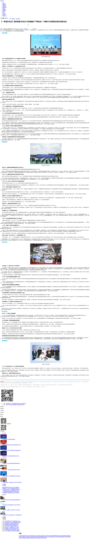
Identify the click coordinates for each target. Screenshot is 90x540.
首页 (3, 2)
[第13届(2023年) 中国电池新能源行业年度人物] (3, 455)
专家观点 (28, 537)
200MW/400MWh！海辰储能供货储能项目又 (13, 522)
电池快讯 (34, 537)
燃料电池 (4, 9)
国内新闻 (39, 536)
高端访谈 (24, 537)
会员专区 (41, 537)
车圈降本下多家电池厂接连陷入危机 (12, 528)
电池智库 (23, 536)
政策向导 (53, 536)
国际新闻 (43, 536)
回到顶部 (2, 0)
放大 (34, 28)
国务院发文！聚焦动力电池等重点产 (12, 523)
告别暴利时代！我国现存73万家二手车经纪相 (10, 492)
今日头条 (26, 536)
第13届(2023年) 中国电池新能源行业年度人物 (10, 455)
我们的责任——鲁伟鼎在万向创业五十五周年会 (11, 469)
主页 (10, 18)
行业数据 (4, 484)
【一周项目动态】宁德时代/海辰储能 (12, 530)
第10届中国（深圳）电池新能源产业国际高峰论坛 (11, 450)
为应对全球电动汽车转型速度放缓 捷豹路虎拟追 (11, 499)
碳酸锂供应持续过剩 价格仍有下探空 (12, 524)
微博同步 (24, 535)
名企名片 (4, 13)
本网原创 (31, 535)
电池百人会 (4, 15)
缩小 (36, 28)
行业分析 (44, 535)
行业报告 (4, 485)
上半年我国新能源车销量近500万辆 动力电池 (10, 491)
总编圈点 (54, 535)
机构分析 (31, 537)
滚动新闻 (59, 536)
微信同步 (28, 535)
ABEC (3, 12)
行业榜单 (61, 535)
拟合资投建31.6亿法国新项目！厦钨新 (12, 529)
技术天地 (46, 536)
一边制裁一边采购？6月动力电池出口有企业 (10, 490)
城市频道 (4, 10)
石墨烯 (3, 8)
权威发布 (63, 536)
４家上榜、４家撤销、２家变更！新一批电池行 (11, 509)
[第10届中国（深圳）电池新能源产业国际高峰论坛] (3, 449)
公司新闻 (49, 536)
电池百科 (33, 536)
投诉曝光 (68, 535)
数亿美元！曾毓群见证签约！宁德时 (12, 527)
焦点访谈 (29, 536)
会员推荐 (44, 537)
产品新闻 (51, 535)
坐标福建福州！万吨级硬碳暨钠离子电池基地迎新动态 (16, 403)
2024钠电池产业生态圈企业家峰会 (8, 439)
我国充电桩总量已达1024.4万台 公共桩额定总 (10, 487)
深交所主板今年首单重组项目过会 (11, 525)
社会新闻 (66, 536)
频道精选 (58, 535)
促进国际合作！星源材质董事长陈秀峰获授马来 (11, 463)
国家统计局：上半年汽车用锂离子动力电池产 (10, 488)
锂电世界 (4, 6)
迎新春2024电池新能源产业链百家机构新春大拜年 (11, 444)
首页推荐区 (18, 18)
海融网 (3, 11)
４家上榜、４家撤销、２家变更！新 (12, 526)
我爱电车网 (4, 7)
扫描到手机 (25, 28)
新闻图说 (64, 535)
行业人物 (4, 457)
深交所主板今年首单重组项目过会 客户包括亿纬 (11, 504)
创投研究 (48, 535)
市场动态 (36, 536)
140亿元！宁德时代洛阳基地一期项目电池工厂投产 (15, 404)
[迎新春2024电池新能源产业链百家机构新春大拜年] (3, 444)
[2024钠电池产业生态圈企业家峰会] (3, 438)
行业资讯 (56, 536)
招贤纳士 (4, 14)
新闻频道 (4, 3)
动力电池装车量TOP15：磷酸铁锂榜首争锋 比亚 (11, 489)
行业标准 (38, 537)
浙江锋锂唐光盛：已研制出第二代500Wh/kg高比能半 (12, 482)
